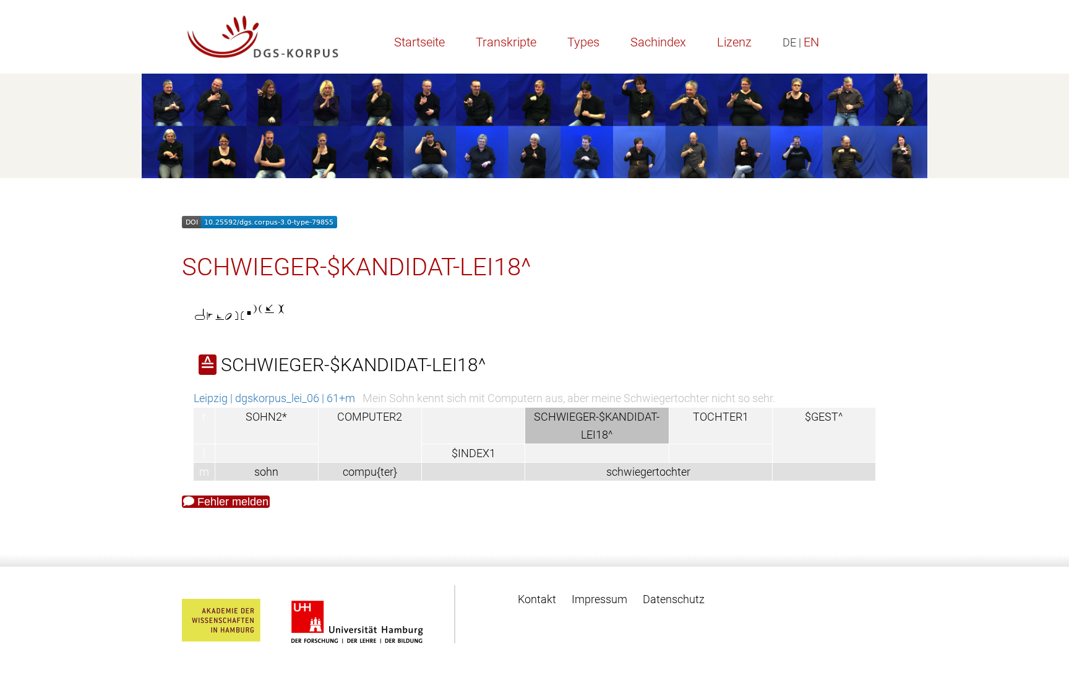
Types (583, 42)
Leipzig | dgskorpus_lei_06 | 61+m (274, 398)
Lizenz (734, 42)
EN (811, 42)
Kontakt (537, 599)
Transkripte (506, 42)
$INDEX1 (474, 453)
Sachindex (658, 42)
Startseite (419, 42)
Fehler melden (231, 502)
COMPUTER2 (369, 416)
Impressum (599, 599)
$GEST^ (824, 416)
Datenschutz (674, 599)
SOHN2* (266, 416)
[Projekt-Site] (263, 36)
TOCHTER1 (721, 416)
